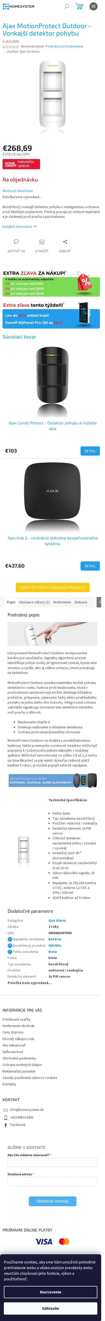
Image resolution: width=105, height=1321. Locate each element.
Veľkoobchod (13, 1052)
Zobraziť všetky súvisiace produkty (52, 587)
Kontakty (9, 1084)
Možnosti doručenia (18, 191)
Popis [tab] (11, 602)
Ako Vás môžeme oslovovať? (28, 1155)
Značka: (23, 51)
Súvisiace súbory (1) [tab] (34, 602)
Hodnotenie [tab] (62, 602)
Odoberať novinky (52, 1201)
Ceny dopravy (13, 1032)
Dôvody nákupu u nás (19, 1039)
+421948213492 (21, 1117)
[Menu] (93, 6)
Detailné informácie (17, 226)
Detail (90, 451)
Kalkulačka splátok (26, 163)
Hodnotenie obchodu (19, 1026)
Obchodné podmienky (19, 1058)
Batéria (54, 939)
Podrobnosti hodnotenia (64, 46)
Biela (52, 951)
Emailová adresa (20, 1174)
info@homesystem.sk (27, 1109)
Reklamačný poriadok (19, 1071)
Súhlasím (50, 1308)
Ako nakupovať (14, 1045)
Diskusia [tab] (81, 602)
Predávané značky (17, 1019)
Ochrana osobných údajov (22, 1064)
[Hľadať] (67, 6)
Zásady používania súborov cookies (30, 1077)
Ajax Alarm (57, 920)
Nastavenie (50, 1292)
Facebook (17, 1124)
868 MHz (54, 945)
